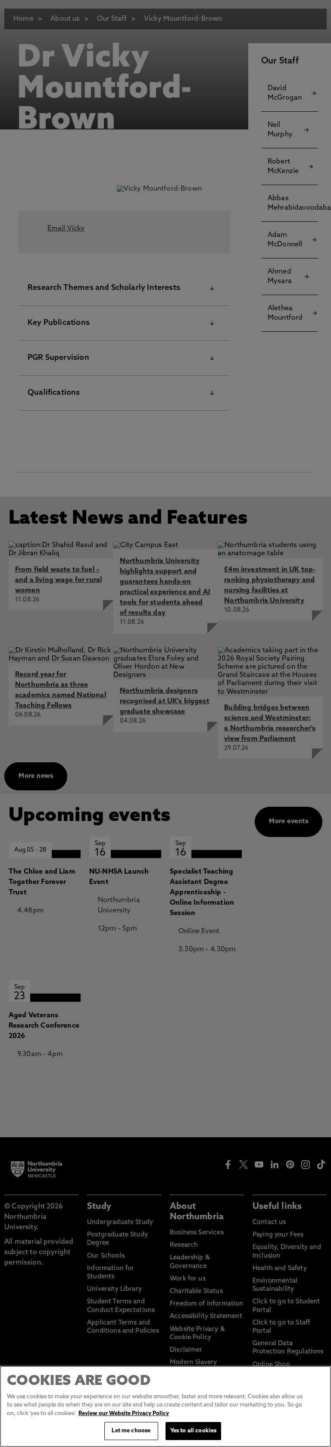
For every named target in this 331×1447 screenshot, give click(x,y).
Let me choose (131, 1431)
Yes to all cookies (193, 1431)
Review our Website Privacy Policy (123, 1413)
